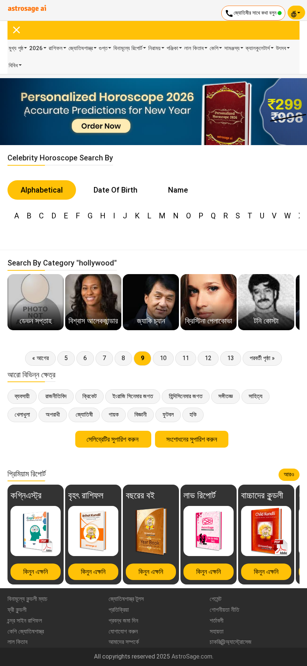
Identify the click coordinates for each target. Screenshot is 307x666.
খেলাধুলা (22, 414)
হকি (193, 414)
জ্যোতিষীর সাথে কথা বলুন (251, 13)
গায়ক (114, 414)
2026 (36, 48)
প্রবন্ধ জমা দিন (123, 620)
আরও (289, 474)
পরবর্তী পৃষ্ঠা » (262, 358)
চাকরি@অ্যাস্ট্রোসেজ (231, 641)
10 (163, 358)
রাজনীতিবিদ (56, 396)
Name (178, 189)
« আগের (40, 358)
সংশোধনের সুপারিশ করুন (191, 439)
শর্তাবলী (217, 620)
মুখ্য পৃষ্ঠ (16, 48)
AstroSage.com (191, 656)
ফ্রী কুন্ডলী (17, 609)
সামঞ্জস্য (232, 48)
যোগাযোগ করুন (123, 631)
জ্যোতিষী (84, 414)
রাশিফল (56, 48)
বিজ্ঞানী (140, 414)
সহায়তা (217, 631)
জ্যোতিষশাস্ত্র (81, 48)
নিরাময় (154, 48)
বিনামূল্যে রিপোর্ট (127, 48)
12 (208, 358)
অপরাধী (53, 414)
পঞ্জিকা (172, 48)
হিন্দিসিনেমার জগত (186, 396)
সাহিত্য (255, 396)
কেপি (214, 48)
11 (185, 358)
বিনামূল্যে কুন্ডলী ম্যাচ (27, 598)
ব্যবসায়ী (22, 396)
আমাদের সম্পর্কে (124, 641)
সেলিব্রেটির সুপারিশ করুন (113, 439)
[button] (23, 111)
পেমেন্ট (215, 598)
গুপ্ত (103, 48)
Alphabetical (42, 189)
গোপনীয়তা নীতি (224, 609)
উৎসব (281, 48)
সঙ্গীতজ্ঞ (225, 396)
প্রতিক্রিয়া (119, 609)
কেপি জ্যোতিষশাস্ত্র (25, 631)
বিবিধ (13, 65)
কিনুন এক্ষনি (35, 572)
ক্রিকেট (89, 396)
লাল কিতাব (194, 48)
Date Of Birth (115, 189)
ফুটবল (168, 414)
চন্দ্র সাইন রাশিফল (24, 620)
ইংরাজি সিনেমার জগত (132, 396)
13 (230, 358)
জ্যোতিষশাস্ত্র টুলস (126, 598)
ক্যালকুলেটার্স (258, 48)
